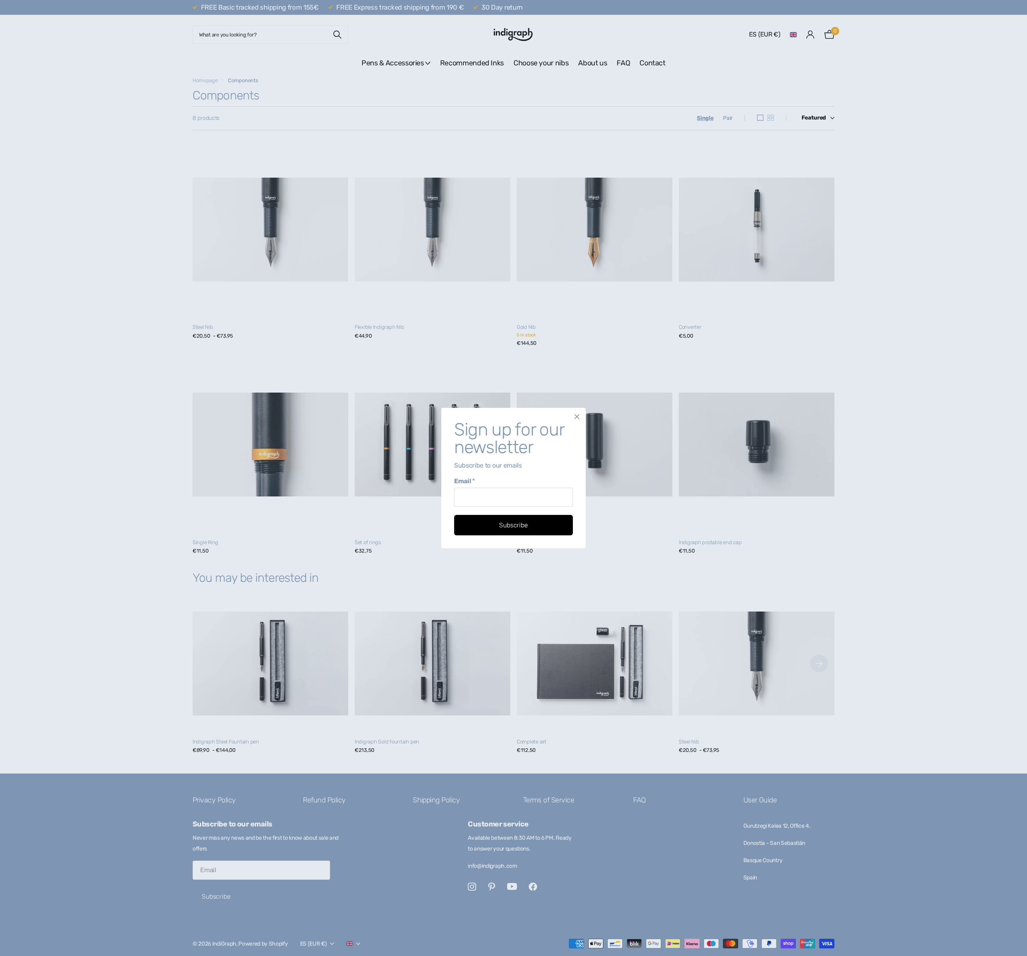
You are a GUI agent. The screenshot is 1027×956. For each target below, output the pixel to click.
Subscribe (513, 525)
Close (577, 416)
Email (464, 481)
